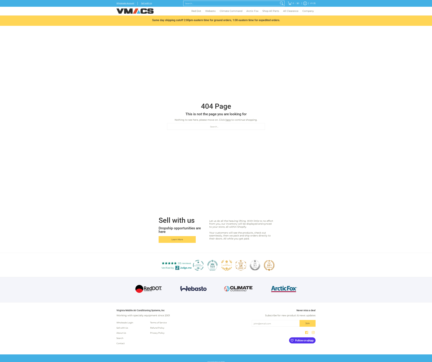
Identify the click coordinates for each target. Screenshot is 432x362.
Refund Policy (157, 328)
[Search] (281, 3)
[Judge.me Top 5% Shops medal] (255, 265)
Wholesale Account (125, 3)
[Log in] (305, 3)
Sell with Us (146, 3)
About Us (121, 333)
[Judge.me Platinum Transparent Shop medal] (198, 265)
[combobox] (231, 3)
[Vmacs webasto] (193, 289)
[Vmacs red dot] (148, 289)
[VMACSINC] (135, 11)
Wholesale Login (124, 322)
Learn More (177, 239)
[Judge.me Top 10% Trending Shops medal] (269, 265)
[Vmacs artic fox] (283, 289)
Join (307, 323)
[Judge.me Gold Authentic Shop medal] (226, 265)
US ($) (313, 3)
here (228, 119)
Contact (120, 343)
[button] (306, 332)
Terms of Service (158, 322)
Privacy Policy (157, 333)
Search (119, 338)
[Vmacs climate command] (238, 289)
